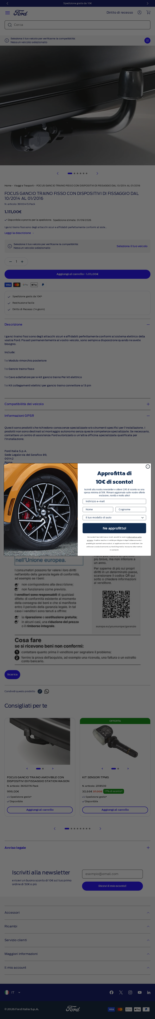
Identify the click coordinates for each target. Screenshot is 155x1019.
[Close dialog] (148, 466)
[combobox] (113, 517)
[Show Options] (142, 517)
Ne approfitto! (114, 528)
